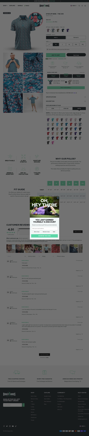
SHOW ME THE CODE (44, 236)
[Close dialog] (58, 198)
